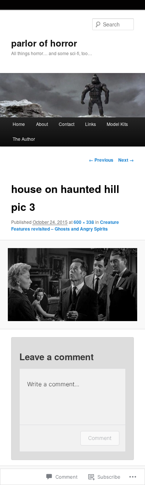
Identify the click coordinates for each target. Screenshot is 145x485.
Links (90, 124)
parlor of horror (44, 43)
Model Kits (117, 124)
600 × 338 (84, 222)
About (42, 124)
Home (19, 124)
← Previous (101, 159)
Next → (126, 159)
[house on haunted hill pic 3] (72, 284)
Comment (100, 438)
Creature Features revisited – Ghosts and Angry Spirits (65, 225)
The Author (24, 139)
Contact (66, 124)
